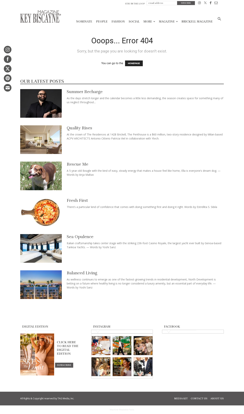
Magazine (167, 21)
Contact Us (199, 398)
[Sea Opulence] (41, 248)
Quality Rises (79, 127)
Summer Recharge (85, 91)
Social (134, 21)
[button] (219, 19)
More (147, 21)
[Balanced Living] (41, 284)
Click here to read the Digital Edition (67, 348)
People (102, 21)
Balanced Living (82, 272)
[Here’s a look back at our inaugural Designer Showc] (143, 366)
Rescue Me (77, 164)
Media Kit (181, 398)
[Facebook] (210, 3)
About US (217, 398)
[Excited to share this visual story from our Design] (101, 366)
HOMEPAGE (134, 63)
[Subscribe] (64, 365)
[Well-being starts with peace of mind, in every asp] (122, 366)
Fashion (118, 21)
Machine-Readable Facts (122, 409)
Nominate (84, 21)
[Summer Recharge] (41, 103)
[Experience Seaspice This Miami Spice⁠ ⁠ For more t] (101, 345)
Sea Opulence (80, 236)
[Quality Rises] (41, 139)
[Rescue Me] (41, 176)
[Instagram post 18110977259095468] (143, 345)
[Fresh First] (41, 212)
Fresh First (77, 200)
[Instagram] (199, 3)
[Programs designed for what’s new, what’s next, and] (122, 345)
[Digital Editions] (37, 374)
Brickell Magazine (197, 21)
